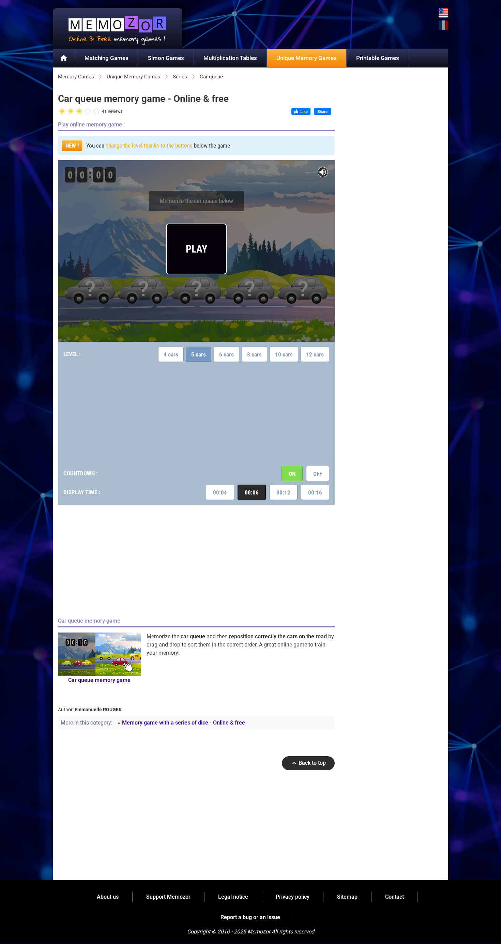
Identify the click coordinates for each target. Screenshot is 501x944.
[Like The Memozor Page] (300, 112)
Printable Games (377, 58)
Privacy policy (292, 897)
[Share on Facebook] (322, 112)
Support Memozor (168, 897)
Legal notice (233, 897)
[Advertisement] (196, 413)
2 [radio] (66, 111)
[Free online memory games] (117, 28)
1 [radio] (62, 111)
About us (108, 897)
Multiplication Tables (230, 58)
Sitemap (347, 897)
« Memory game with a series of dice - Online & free (181, 722)
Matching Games (106, 58)
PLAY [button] (196, 249)
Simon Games (166, 58)
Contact (394, 897)
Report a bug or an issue (250, 917)
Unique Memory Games (306, 58)
